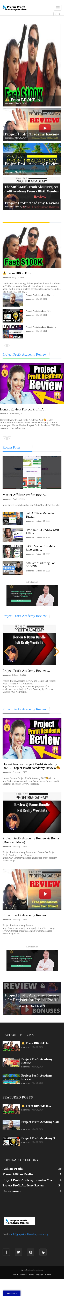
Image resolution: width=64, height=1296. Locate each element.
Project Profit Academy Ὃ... (38, 311)
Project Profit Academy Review (32, 134)
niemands (25, 1047)
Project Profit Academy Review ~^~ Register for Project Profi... (32, 997)
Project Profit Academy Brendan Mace (28, 1180)
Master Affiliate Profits (18, 1174)
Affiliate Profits (13, 1168)
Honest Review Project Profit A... (23, 409)
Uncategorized (12, 1191)
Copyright (39, 1274)
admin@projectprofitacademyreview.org (28, 1234)
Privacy (31, 1274)
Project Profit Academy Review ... (41, 327)
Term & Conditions (20, 1274)
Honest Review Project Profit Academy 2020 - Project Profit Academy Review (30, 766)
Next (57, 651)
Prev (7, 651)
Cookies (48, 1274)
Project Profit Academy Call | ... (40, 295)
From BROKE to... (26, 99)
